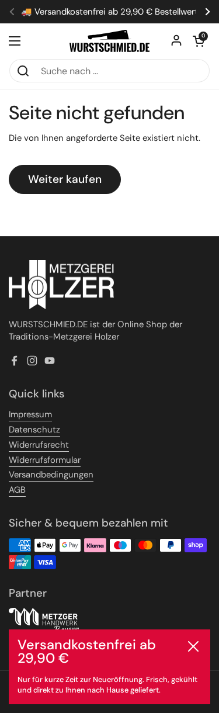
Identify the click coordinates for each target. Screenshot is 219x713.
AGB (17, 490)
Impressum (30, 414)
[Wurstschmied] (109, 41)
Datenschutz (34, 429)
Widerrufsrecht (39, 445)
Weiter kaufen (65, 179)
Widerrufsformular (45, 460)
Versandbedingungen (51, 474)
